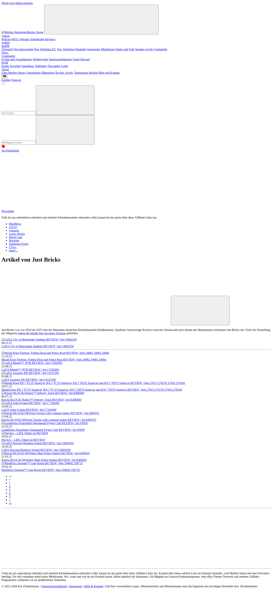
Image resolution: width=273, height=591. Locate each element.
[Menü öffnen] (101, 19)
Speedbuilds (37, 39)
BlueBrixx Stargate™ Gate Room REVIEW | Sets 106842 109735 (40, 470)
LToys (12, 247)
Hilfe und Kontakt (109, 72)
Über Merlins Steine (13, 72)
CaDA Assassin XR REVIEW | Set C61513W (28, 379)
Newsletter (54, 66)
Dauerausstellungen (60, 59)
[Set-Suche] (65, 130)
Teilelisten (41, 66)
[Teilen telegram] (142, 323)
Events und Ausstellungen (16, 59)
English (5, 80)
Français (16, 80)
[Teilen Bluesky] (199, 294)
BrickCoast (15, 237)
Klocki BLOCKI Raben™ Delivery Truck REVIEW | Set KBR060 (41, 399)
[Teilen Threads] (86, 294)
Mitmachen (48, 72)
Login (64, 66)
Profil (4, 62)
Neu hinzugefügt (23, 49)
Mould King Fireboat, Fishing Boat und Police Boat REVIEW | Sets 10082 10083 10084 (53, 359)
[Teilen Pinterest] (86, 323)
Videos (5, 36)
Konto (5, 66)
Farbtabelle (160, 49)
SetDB (5, 46)
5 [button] (9, 496)
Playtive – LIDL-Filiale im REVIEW (23, 439)
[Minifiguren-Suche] (65, 100)
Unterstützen (33, 72)
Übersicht (7, 49)
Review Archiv (64, 72)
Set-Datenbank (10, 150)
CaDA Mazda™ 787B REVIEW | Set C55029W (30, 369)
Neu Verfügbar (65, 49)
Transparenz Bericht (86, 72)
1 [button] (9, 483)
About (5, 69)
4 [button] (9, 493)
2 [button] (9, 486)
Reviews (50, 39)
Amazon (14, 230)
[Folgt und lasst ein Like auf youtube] (29, 179)
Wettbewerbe (40, 59)
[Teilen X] (142, 294)
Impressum (75, 586)
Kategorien (93, 49)
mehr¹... (13, 250)
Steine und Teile (125, 49)
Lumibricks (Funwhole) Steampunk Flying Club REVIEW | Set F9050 (43, 429)
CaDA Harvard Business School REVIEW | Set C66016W (36, 449)
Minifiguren (108, 49)
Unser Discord (81, 59)
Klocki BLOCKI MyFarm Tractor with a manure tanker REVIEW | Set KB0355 (48, 419)
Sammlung (28, 66)
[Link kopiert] (200, 310)
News (4, 52)
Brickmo (14, 240)
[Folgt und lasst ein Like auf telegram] (29, 207)
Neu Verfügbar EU (45, 49)
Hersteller (81, 49)
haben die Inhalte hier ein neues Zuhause (42, 333)
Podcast (6, 39)
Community (8, 56)
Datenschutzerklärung (54, 586)
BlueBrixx (15, 223)
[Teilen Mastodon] (29, 294)
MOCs (15, 39)
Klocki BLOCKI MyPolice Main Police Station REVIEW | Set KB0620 (44, 460)
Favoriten (15, 66)
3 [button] (9, 489)
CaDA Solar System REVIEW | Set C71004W (28, 409)
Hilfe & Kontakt (93, 586)
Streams (24, 39)
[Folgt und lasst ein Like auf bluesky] (199, 179)
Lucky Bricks (17, 233)
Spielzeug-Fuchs (18, 243)
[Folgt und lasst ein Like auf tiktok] (86, 179)
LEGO (13, 227)
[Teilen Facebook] (29, 323)
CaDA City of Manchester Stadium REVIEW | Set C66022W (37, 346)
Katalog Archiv (144, 49)
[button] (10, 476)
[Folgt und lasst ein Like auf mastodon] (142, 179)
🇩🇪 (4, 76)
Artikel (5, 42)
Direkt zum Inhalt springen (17, 3)
